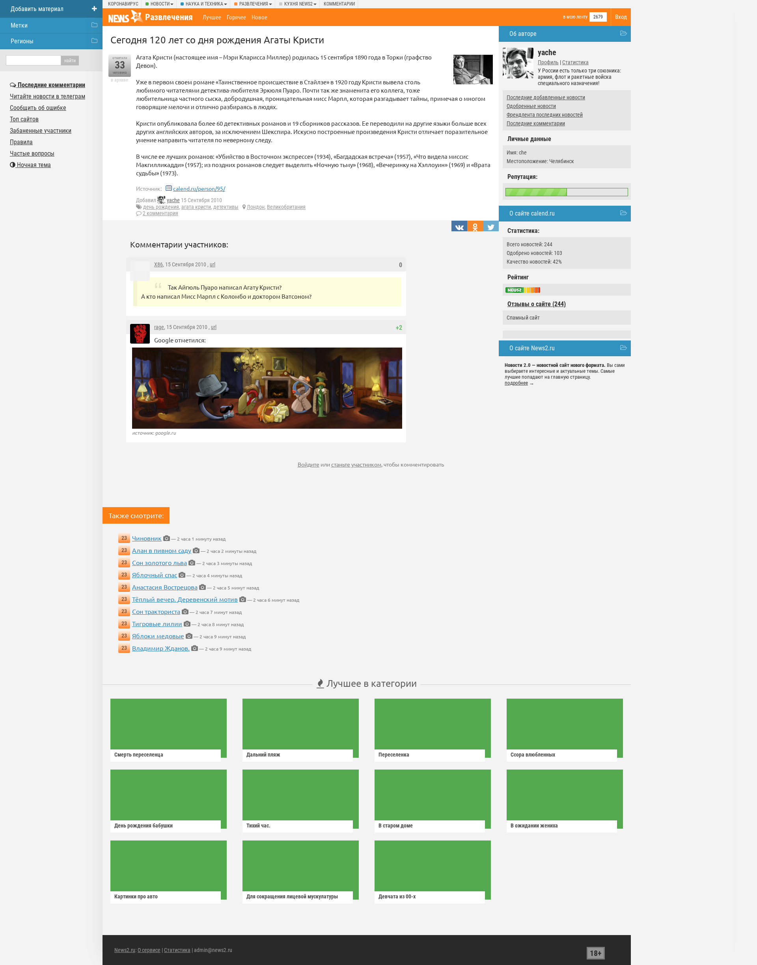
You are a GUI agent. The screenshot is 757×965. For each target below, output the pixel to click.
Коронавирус (123, 4)
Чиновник (147, 538)
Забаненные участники (40, 130)
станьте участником (356, 464)
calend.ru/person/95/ (199, 188)
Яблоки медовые (158, 636)
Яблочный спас (154, 574)
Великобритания (286, 207)
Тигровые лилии (157, 623)
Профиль (548, 62)
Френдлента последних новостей (545, 115)
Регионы (22, 41)
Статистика (575, 62)
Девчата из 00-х (397, 896)
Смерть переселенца (138, 754)
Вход (621, 16)
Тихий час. (258, 825)
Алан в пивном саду (161, 550)
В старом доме (395, 825)
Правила (21, 142)
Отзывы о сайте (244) (536, 304)
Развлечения (253, 4)
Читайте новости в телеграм (47, 96)
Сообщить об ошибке (38, 108)
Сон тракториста (156, 611)
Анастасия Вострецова (165, 587)
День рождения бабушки (143, 825)
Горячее (236, 17)
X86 (158, 264)
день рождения (161, 207)
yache (173, 200)
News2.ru (124, 950)
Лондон (256, 207)
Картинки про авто (136, 896)
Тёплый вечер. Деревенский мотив (185, 599)
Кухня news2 (298, 4)
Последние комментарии (536, 123)
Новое (259, 17)
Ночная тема (33, 165)
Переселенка (393, 754)
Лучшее (212, 17)
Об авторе (523, 33)
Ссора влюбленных (533, 754)
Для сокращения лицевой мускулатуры (292, 896)
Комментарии (339, 4)
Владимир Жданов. (161, 648)
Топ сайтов (24, 119)
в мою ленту (575, 17)
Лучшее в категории (370, 683)
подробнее (516, 383)
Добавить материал (37, 9)
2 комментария (160, 213)
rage (159, 327)
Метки (19, 25)
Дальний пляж (263, 754)
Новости (160, 4)
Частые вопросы (32, 153)
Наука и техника (204, 4)
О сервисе (149, 950)
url (212, 264)
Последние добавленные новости (546, 97)
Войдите (308, 464)
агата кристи (196, 207)
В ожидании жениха (534, 825)
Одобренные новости (531, 106)
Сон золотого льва (159, 562)
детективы (226, 207)
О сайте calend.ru (532, 213)
